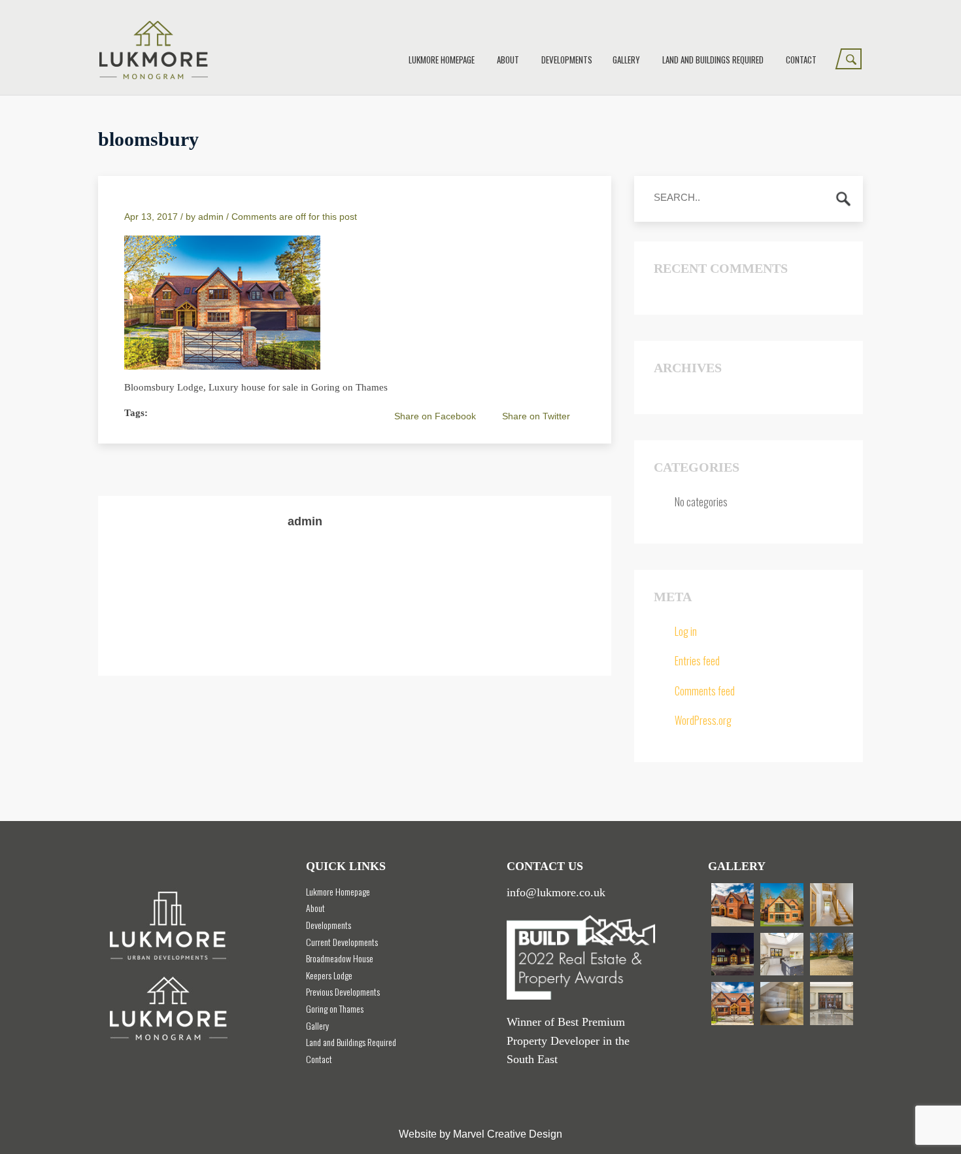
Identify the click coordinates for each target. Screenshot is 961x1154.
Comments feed (705, 691)
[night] (732, 954)
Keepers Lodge (329, 975)
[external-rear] (781, 904)
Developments (566, 59)
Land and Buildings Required (713, 59)
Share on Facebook (435, 416)
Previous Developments (343, 991)
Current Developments (342, 942)
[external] (732, 904)
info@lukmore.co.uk (556, 892)
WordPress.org (703, 720)
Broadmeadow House (339, 958)
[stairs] (831, 904)
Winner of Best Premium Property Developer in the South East (568, 1040)
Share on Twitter (536, 416)
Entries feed (697, 661)
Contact (801, 59)
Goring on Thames (334, 1008)
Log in (686, 631)
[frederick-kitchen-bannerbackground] (831, 1003)
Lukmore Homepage (442, 59)
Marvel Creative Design (507, 1134)
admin (211, 216)
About (508, 59)
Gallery (626, 59)
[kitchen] (781, 954)
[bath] (781, 1003)
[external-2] (732, 1003)
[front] (831, 954)
